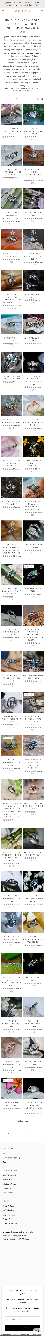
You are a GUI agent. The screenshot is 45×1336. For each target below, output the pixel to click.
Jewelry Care (8, 1179)
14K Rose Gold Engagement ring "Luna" (12, 1064)
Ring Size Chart (9, 1175)
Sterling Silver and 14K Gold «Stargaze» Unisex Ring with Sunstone (33, 634)
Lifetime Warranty (10, 1184)
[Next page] (36, 1133)
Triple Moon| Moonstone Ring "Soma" (11, 131)
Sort (16, 98)
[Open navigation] (3, 11)
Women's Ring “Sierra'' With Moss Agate (33, 463)
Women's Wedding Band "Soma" (33, 1024)
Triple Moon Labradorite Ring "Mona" (33, 898)
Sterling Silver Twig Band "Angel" (11, 463)
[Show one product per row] (38, 98)
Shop (5, 1153)
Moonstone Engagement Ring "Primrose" (12, 172)
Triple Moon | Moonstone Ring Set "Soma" (11, 719)
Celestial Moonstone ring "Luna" (33, 131)
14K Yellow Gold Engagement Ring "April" (33, 806)
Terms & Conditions (11, 1206)
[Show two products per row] (42, 98)
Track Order (8, 1192)
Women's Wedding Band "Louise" (11, 632)
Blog (4, 1162)
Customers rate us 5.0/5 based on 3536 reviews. (20, 1334)
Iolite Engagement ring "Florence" (33, 939)
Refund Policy (8, 1210)
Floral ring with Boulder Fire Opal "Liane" (12, 678)
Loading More (22, 1121)
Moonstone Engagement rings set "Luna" (11, 215)
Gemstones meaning (11, 1157)
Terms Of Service (10, 1223)
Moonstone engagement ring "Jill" (12, 898)
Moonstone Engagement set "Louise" (11, 591)
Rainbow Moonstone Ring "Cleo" (33, 256)
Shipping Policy (9, 1214)
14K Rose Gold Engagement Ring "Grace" (33, 422)
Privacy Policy (8, 1219)
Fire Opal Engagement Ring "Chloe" (12, 762)
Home (7, 88)
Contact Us (7, 1188)
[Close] (41, 1289)
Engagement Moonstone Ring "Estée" (11, 1024)
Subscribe (22, 1327)
